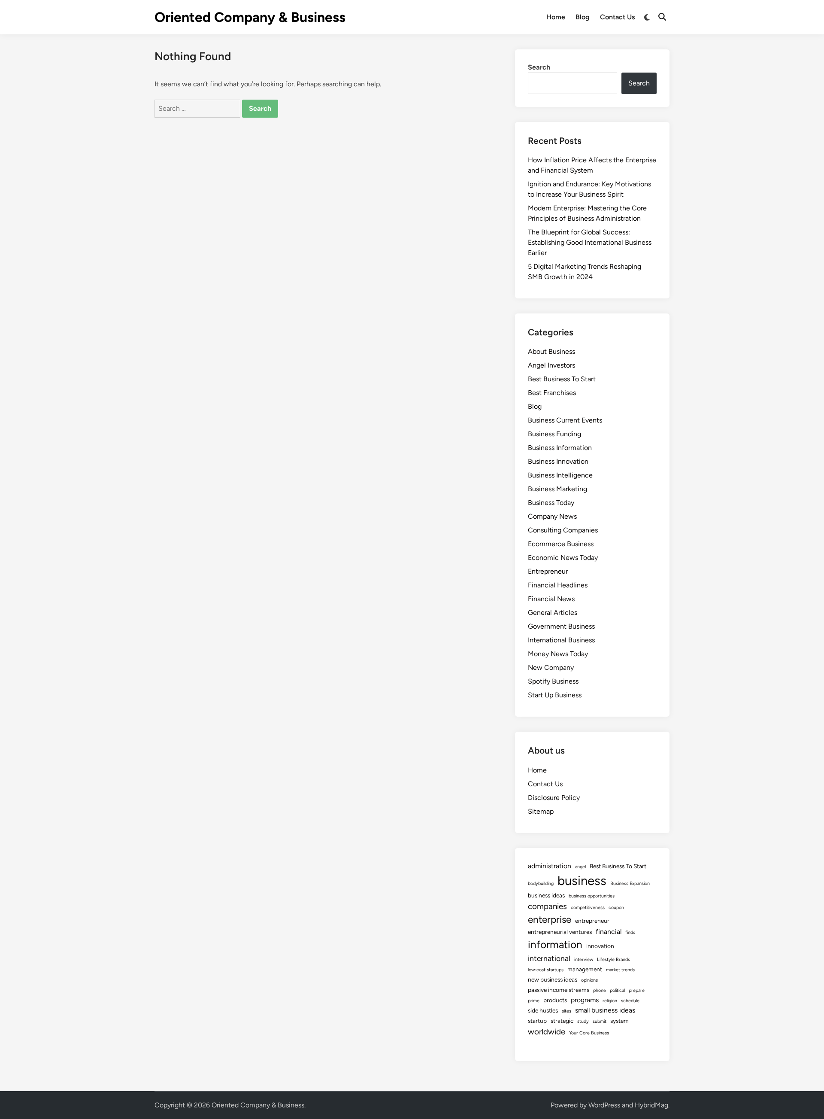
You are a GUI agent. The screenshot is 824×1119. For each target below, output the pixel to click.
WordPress (604, 1105)
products (555, 1000)
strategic (562, 1020)
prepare (637, 990)
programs (585, 1000)
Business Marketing (557, 489)
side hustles (543, 1010)
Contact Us (617, 17)
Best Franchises (552, 393)
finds (630, 932)
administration (549, 866)
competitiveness (588, 907)
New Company (551, 667)
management (584, 969)
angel (580, 867)
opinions (589, 980)
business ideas (546, 895)
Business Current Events (565, 420)
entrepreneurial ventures (560, 931)
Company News (552, 516)
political (617, 990)
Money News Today (558, 654)
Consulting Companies (563, 530)
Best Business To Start (562, 379)
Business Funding (554, 434)
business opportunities (592, 896)
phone (599, 990)
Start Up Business (555, 695)
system (619, 1020)
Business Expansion (630, 883)
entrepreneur (592, 920)
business (581, 880)
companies (547, 906)
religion (610, 1000)
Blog (583, 17)
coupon (616, 907)
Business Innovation (558, 461)
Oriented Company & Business (249, 17)
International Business (561, 640)
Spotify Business (553, 681)
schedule (630, 1000)
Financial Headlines (558, 585)
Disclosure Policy (554, 798)
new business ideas (552, 979)
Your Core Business (589, 1033)
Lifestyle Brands (613, 959)
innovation (600, 946)
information (555, 944)
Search (539, 67)
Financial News (551, 599)
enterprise (549, 919)
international (549, 958)
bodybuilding (541, 883)
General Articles (552, 612)
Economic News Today (563, 557)
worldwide (546, 1032)
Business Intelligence (560, 475)
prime (533, 1000)
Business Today (551, 503)
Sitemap (541, 811)
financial (608, 931)
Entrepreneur (548, 571)
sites (566, 1011)
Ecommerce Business (561, 544)
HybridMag (651, 1105)
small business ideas (605, 1010)
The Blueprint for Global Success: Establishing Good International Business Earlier (589, 242)
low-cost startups (545, 970)
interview (583, 959)
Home (555, 17)
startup (537, 1020)
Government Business (561, 626)
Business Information (560, 448)
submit (599, 1021)
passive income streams (558, 989)
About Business (551, 351)
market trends (620, 970)
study (583, 1021)
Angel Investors (551, 365)
